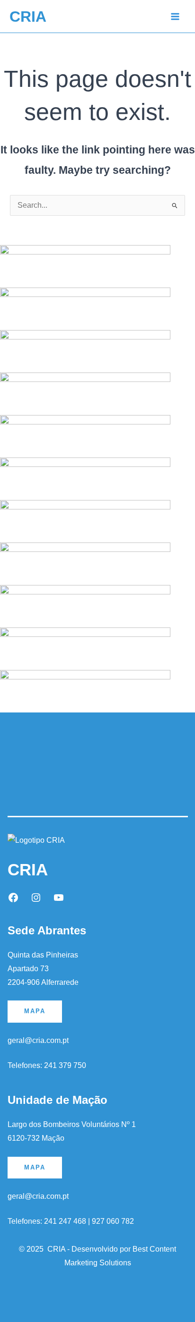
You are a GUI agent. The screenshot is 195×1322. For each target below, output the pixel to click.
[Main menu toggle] (175, 16)
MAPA (34, 1011)
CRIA (27, 16)
